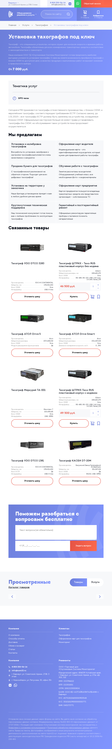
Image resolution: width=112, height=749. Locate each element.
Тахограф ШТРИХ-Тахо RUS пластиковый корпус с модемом (78, 392)
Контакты (12, 653)
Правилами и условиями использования (26, 728)
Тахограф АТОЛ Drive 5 (26, 334)
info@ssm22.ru (58, 5)
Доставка (12, 642)
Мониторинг (64, 642)
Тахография (64, 635)
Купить (74, 297)
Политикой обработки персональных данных (68, 728)
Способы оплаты (16, 639)
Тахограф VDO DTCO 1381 (27, 461)
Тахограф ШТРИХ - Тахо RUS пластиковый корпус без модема (79, 265)
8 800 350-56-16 (58, 3)
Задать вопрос (83, 546)
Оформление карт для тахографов (75, 639)
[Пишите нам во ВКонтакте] (70, 3)
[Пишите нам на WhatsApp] (77, 4)
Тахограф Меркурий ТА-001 (28, 390)
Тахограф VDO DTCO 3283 (27, 263)
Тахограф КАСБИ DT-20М (75, 461)
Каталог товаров (19, 587)
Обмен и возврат (16, 646)
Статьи (11, 649)
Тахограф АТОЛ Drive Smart (77, 334)
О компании (14, 635)
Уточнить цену (32, 297)
